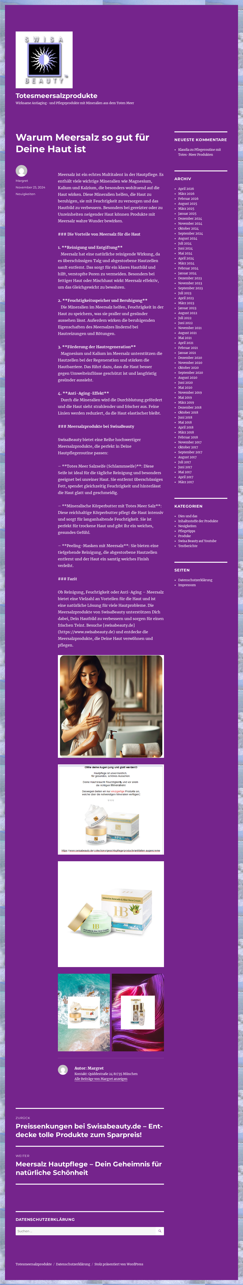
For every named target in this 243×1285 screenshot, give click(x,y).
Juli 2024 (185, 243)
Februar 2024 (188, 268)
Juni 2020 (185, 383)
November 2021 (190, 328)
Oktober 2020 (188, 368)
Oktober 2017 (188, 447)
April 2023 (186, 298)
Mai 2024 (185, 253)
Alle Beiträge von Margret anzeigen (101, 1079)
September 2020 (190, 373)
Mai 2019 (185, 398)
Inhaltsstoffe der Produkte (198, 521)
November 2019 (190, 393)
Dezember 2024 (190, 219)
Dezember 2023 (190, 278)
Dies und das (187, 516)
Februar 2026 (188, 199)
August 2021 (187, 333)
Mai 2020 (185, 388)
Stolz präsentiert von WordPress (118, 1264)
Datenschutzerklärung (195, 580)
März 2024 (186, 263)
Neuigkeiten (25, 194)
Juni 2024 (185, 248)
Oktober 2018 (188, 412)
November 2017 (190, 442)
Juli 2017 (184, 462)
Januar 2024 (187, 273)
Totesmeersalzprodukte (57, 96)
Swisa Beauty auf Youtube (197, 541)
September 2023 (190, 288)
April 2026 (186, 189)
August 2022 (187, 313)
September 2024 (190, 234)
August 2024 (187, 238)
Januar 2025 (187, 214)
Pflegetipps (186, 531)
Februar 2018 (188, 437)
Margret (22, 181)
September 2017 (190, 452)
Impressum (187, 585)
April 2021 (185, 343)
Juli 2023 (184, 293)
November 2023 (190, 283)
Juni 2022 (185, 323)
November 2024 (190, 224)
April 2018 (185, 427)
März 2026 (186, 194)
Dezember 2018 (189, 408)
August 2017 (187, 457)
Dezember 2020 (190, 358)
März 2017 (186, 482)
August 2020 (187, 378)
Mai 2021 (185, 338)
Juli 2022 (185, 318)
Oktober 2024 (188, 229)
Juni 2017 (185, 467)
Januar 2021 (187, 353)
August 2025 (187, 204)
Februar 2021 (188, 348)
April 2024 (186, 258)
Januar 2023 (187, 308)
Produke (184, 536)
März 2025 (186, 209)
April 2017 (185, 477)
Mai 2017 (185, 472)
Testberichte (187, 546)
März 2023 (186, 303)
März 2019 (186, 403)
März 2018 (186, 432)
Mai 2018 (185, 422)
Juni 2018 (185, 417)
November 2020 (190, 363)
